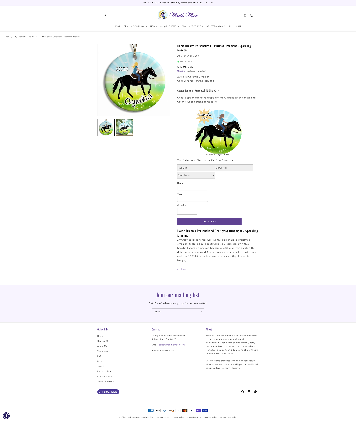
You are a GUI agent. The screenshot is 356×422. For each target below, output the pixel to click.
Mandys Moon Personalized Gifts (140, 417)
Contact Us (103, 341)
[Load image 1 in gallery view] (105, 127)
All (14, 37)
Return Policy (104, 371)
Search (100, 366)
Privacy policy (178, 417)
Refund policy (163, 417)
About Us (102, 346)
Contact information (228, 417)
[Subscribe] (201, 311)
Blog (99, 361)
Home (8, 37)
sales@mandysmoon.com (172, 344)
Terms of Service (105, 381)
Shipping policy (210, 417)
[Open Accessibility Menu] (6, 415)
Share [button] (183, 269)
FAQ (99, 356)
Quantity (181, 205)
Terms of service (194, 417)
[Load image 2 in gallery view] (124, 127)
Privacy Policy (104, 376)
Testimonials (103, 351)
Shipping (181, 71)
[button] (105, 15)
